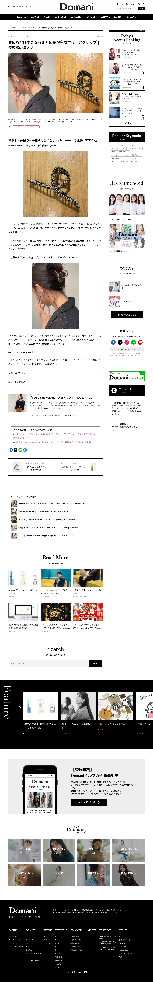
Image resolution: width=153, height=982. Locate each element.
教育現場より (74, 943)
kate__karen (56, 408)
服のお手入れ (124, 145)
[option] (40, 713)
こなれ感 (116, 148)
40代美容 (116, 158)
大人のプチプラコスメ (129, 158)
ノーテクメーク (118, 155)
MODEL (91, 17)
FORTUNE (104, 17)
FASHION (22, 17)
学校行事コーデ (75, 940)
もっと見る (127, 123)
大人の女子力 (19, 126)
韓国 (133, 145)
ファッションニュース (16, 947)
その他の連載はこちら (126, 314)
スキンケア (29, 940)
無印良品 (125, 161)
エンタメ (58, 943)
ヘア (24, 28)
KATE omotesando (37, 415)
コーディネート (14, 936)
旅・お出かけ (59, 954)
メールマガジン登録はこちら (126, 349)
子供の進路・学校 (76, 950)
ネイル (28, 957)
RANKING (131, 17)
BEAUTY (35, 17)
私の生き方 (58, 960)
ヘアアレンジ (31, 28)
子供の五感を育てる (76, 936)
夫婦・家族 (58, 957)
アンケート (125, 389)
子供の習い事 (74, 947)
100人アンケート (60, 964)
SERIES (118, 17)
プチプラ (116, 161)
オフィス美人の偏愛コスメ (121, 151)
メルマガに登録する (89, 802)
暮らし (57, 936)
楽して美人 (135, 161)
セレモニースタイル (135, 148)
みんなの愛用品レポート (133, 155)
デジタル (47, 943)
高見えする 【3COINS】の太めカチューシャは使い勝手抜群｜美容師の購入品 (53, 442)
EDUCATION (76, 17)
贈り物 (57, 967)
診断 (114, 145)
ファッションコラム (15, 940)
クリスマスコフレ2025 (33, 954)
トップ (10, 28)
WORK (47, 17)
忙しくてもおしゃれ (32, 126)
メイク (28, 936)
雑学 (45, 936)
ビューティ (17, 28)
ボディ (28, 947)
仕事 (45, 940)
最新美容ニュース (32, 950)
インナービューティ (32, 960)
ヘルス (57, 947)
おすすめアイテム (14, 943)
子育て (57, 950)
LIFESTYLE (60, 17)
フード (57, 940)
